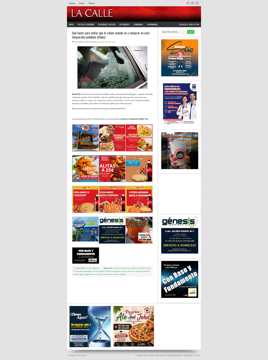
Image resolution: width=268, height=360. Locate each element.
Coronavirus (152, 24)
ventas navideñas (119, 274)
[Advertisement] (165, 14)
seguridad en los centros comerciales (98, 274)
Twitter (188, 3)
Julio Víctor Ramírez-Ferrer (106, 42)
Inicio (71, 24)
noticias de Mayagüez (113, 271)
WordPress (188, 356)
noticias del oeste (127, 271)
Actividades (124, 24)
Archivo (81, 3)
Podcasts (91, 3)
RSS (197, 3)
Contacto (72, 3)
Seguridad (95, 268)
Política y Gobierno (86, 24)
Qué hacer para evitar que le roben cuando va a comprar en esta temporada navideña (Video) (110, 34)
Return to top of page (77, 356)
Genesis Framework (175, 356)
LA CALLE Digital (99, 14)
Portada (88, 268)
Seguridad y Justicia (106, 24)
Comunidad (138, 24)
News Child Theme (157, 356)
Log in (197, 356)
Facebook (192, 3)
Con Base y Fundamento (122, 268)
